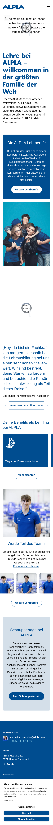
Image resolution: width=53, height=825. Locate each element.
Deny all (26, 813)
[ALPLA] (13, 7)
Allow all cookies (26, 819)
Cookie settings (26, 806)
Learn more (8, 800)
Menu (48, 7)
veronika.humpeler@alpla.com (27, 737)
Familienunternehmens (26, 566)
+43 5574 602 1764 (21, 741)
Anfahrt (11, 764)
